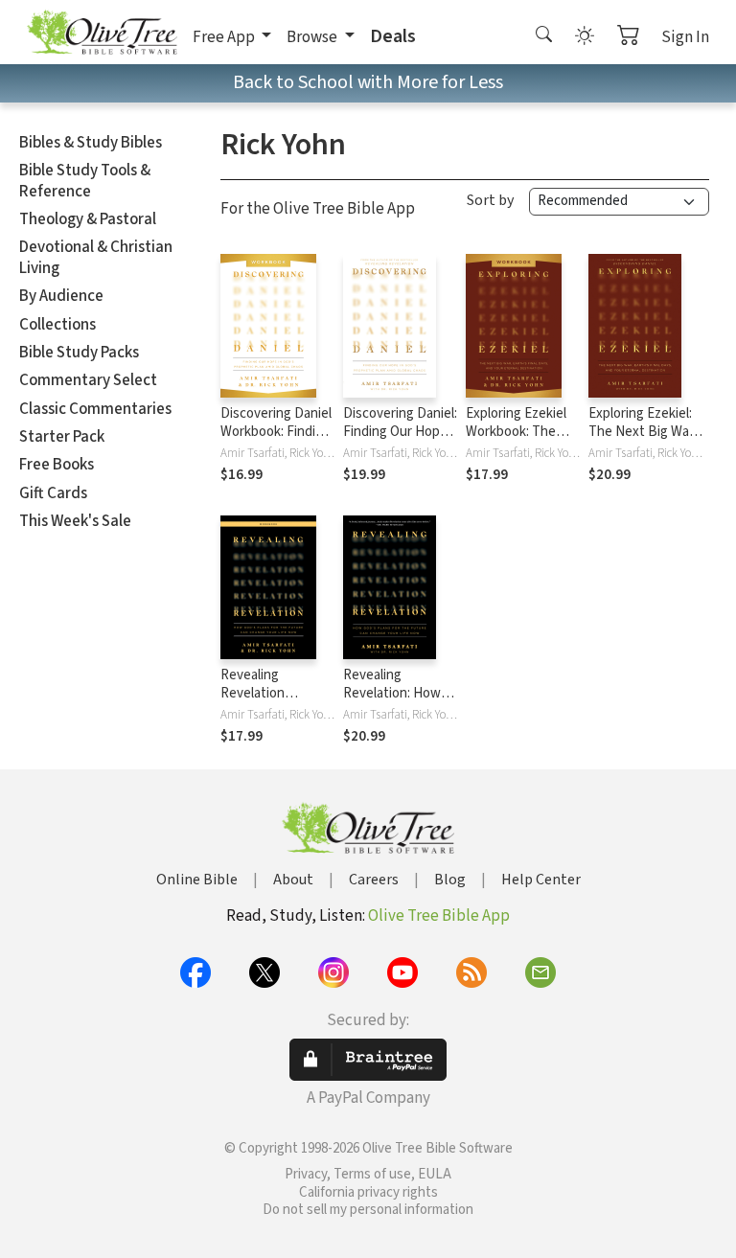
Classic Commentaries (95, 409)
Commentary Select (88, 380)
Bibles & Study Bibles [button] (90, 142)
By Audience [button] (61, 296)
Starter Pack (61, 436)
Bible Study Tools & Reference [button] (84, 180)
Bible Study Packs (79, 352)
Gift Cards (53, 493)
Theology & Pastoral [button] (87, 219)
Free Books (56, 464)
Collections (57, 324)
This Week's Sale (75, 521)
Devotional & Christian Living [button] (95, 257)
